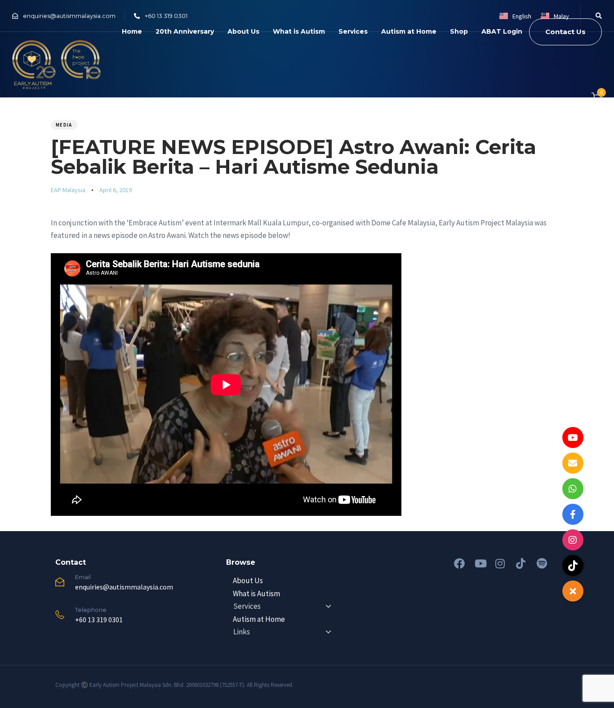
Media (64, 125)
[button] (596, 16)
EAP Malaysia (68, 190)
